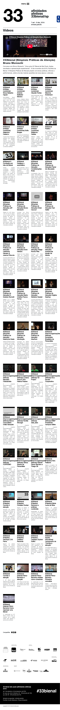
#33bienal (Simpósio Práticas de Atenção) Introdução (21, 335)
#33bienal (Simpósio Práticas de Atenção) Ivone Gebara (22, 247)
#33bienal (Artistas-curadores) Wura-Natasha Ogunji (8, 91)
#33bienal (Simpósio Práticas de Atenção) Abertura (35, 335)
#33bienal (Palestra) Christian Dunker (23, 503)
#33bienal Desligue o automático (21, 163)
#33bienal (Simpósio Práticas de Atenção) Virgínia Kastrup (51, 293)
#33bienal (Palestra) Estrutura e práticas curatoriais (35, 505)
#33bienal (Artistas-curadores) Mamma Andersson (49, 91)
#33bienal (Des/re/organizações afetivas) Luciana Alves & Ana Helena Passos (24, 377)
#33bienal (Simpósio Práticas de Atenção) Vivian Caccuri (36, 206)
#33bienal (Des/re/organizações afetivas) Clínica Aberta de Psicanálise (24, 462)
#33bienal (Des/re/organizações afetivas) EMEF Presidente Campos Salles (52, 421)
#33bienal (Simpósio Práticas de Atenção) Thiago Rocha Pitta (36, 247)
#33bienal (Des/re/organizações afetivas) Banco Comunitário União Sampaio (10, 421)
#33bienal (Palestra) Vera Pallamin (50, 461)
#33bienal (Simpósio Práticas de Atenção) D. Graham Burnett (8, 293)
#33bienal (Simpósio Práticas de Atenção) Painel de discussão (50, 165)
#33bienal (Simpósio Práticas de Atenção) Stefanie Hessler (37, 293)
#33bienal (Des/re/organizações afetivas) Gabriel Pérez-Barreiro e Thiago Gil (38, 462)
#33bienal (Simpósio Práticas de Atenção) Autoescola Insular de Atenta (49, 249)
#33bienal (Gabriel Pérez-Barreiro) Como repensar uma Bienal (8, 608)
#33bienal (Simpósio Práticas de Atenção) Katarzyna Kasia (8, 335)
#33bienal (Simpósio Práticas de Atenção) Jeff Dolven (7, 206)
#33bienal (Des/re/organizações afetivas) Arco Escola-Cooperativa (52, 377)
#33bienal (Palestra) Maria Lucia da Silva (50, 503)
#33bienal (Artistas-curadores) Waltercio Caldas (35, 130)
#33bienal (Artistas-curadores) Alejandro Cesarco (7, 130)
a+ (48, 2)
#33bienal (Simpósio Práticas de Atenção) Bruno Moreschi (22, 206)
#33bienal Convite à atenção (6, 576)
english (52, 2)
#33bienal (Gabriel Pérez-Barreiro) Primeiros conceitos (50, 577)
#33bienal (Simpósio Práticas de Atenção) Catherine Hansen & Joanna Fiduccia (8, 249)
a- (43, 2)
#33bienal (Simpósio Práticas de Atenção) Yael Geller (50, 206)
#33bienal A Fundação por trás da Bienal (8, 163)
